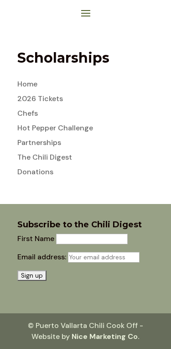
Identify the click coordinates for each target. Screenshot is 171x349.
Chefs (27, 113)
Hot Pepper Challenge (55, 128)
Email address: (42, 257)
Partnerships (39, 142)
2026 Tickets (40, 98)
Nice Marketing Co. (106, 336)
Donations (35, 172)
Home (27, 84)
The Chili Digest (44, 157)
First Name (35, 238)
